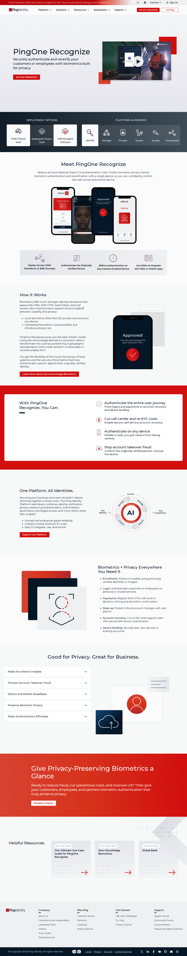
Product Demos (124, 925)
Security (108, 952)
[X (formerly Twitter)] (142, 951)
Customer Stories (86, 916)
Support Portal (161, 916)
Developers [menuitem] (100, 10)
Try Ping (170, 10)
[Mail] (171, 951)
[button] (137, 63)
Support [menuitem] (119, 10)
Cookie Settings (123, 952)
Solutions (82, 920)
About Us (43, 916)
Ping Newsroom (47, 937)
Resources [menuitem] (80, 10)
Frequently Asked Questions (168, 929)
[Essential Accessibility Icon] (76, 951)
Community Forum (164, 920)
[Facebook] (153, 951)
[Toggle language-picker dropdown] (145, 2)
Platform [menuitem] (43, 10)
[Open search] (138, 2)
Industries (82, 925)
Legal (88, 952)
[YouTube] (159, 951)
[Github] (165, 951)
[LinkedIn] (147, 951)
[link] (26, 77)
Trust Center (45, 933)
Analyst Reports (85, 929)
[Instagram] (177, 951)
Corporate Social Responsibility (54, 920)
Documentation (162, 925)
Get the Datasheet (148, 10)
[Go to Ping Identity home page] (18, 10)
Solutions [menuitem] (61, 10)
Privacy (98, 952)
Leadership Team (47, 925)
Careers (42, 929)
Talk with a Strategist (126, 916)
